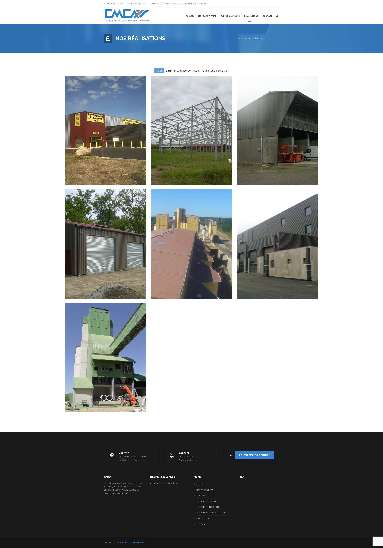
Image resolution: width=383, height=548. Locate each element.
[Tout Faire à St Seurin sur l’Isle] (105, 130)
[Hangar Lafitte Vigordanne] (277, 130)
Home (241, 38)
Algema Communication (133, 542)
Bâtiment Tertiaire (208, 501)
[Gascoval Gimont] (191, 244)
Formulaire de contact (254, 454)
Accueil (190, 16)
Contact (267, 16)
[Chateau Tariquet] (277, 244)
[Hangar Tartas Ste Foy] (191, 130)
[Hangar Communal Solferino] (105, 244)
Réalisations (251, 16)
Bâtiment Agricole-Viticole (212, 512)
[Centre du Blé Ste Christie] (105, 358)
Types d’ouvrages (230, 16)
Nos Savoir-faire (207, 16)
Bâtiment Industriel (209, 507)
